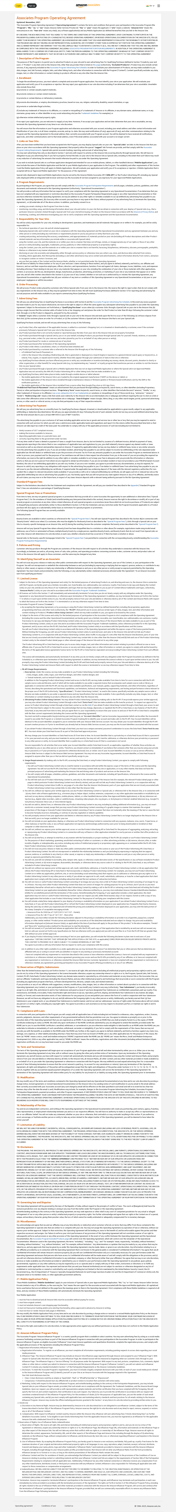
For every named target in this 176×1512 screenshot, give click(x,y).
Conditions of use (49, 1506)
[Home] (88, 6)
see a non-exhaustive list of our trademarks (70, 393)
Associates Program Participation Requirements (94, 185)
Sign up (32, 5)
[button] (150, 5)
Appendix (134, 485)
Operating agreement (24, 1506)
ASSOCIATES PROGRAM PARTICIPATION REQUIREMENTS (92, 48)
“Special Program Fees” (80, 519)
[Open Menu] (158, 6)
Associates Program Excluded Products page (51, 1239)
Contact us (69, 1506)
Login (18, 5)
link (89, 705)
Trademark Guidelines (90, 113)
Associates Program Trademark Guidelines (89, 590)
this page (96, 65)
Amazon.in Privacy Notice (144, 212)
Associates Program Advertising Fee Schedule (68, 67)
